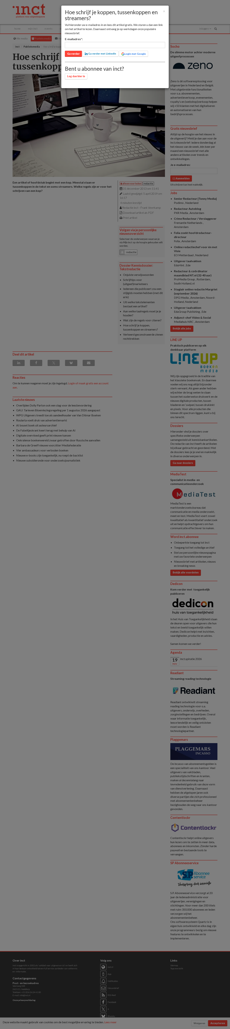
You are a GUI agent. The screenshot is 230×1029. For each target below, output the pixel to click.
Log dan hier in (76, 76)
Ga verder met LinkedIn (102, 53)
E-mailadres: (74, 39)
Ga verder (73, 53)
